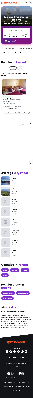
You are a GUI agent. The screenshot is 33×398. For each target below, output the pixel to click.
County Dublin (23, 293)
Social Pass (16, 367)
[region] (16, 143)
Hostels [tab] (3, 53)
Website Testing (19, 386)
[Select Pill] (26, 2)
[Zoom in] (31, 160)
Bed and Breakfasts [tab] (21, 53)
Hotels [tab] (10, 53)
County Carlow (8, 293)
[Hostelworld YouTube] (18, 351)
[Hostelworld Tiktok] (26, 351)
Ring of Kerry (7, 298)
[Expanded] (3, 49)
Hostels (10, 363)
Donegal (14, 270)
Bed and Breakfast (7, 96)
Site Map (27, 386)
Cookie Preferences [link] (16, 390)
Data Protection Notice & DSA (12, 382)
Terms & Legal (25, 382)
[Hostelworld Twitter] (10, 351)
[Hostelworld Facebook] (7, 351)
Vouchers (11, 386)
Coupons (5, 386)
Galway (25, 270)
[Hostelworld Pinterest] (22, 351)
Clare (5, 270)
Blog (6, 363)
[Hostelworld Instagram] (14, 351)
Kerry (5, 275)
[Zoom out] (31, 163)
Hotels (15, 363)
